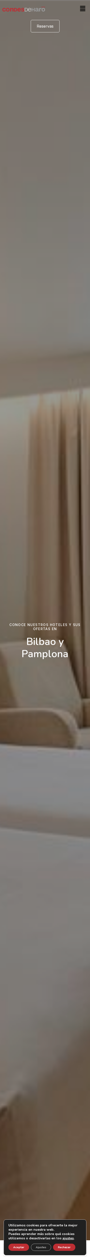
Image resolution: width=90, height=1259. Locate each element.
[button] (83, 9)
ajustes (68, 1238)
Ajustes (41, 1247)
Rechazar (64, 1247)
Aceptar (18, 1247)
